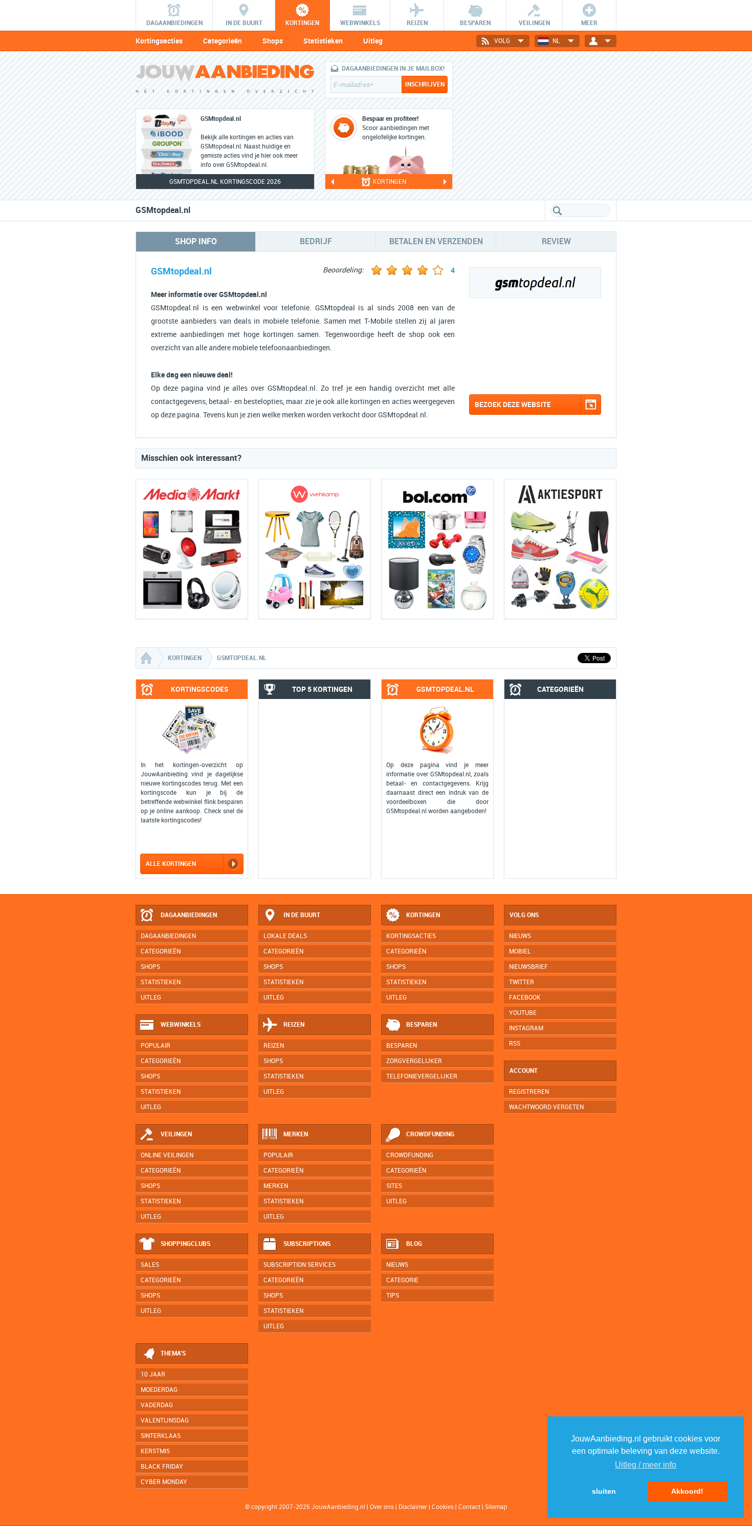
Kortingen (423, 915)
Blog (414, 1243)
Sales (150, 1264)
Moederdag (159, 1389)
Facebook (525, 997)
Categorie (402, 1280)
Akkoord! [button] (687, 1491)
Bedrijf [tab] (316, 241)
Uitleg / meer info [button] (645, 1464)
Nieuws (397, 1264)
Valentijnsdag (165, 1420)
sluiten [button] (604, 1491)
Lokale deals (285, 936)
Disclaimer (413, 1507)
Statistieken (323, 41)
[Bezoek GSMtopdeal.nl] (535, 382)
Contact (469, 1507)
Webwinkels (181, 1024)
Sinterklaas (161, 1435)
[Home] (147, 658)
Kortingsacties (159, 41)
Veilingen (176, 1134)
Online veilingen (167, 1155)
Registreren (529, 1091)
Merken (295, 1134)
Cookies (442, 1507)
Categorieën (222, 41)
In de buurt (301, 915)
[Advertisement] (539, 125)
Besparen (421, 1024)
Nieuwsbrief (528, 966)
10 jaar (153, 1374)
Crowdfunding (430, 1134)
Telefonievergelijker (421, 1076)
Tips (392, 1295)
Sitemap (496, 1507)
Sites (394, 1186)
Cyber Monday (164, 1482)
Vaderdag (157, 1405)
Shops (272, 41)
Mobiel (520, 951)
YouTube (523, 1012)
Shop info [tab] (196, 241)
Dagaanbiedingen (189, 915)
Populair (155, 1045)
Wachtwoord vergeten (546, 1107)
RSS (514, 1043)
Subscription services (299, 1264)
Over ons (382, 1507)
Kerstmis (155, 1451)
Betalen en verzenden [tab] (436, 241)
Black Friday (162, 1466)
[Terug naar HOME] (225, 81)
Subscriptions (306, 1243)
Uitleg (373, 41)
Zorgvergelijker (414, 1061)
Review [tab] (556, 241)
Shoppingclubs (185, 1243)
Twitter (521, 982)
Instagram (526, 1028)
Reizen (293, 1024)
